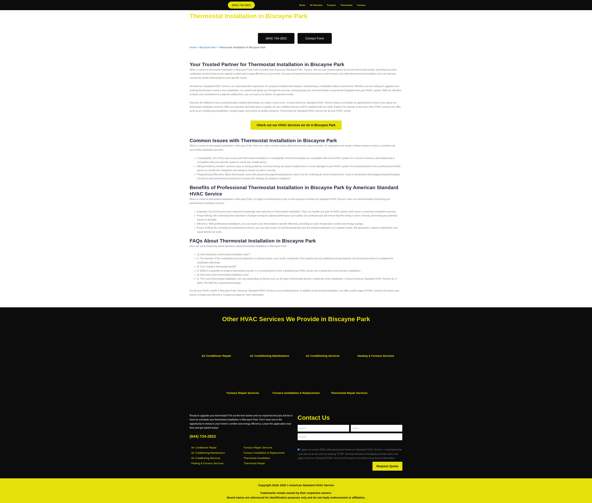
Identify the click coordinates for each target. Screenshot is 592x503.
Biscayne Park (207, 47)
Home (302, 5)
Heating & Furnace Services (376, 355)
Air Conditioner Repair (216, 355)
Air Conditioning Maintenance (269, 355)
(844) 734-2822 (203, 436)
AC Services (316, 5)
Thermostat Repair (254, 463)
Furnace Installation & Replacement (296, 393)
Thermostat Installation (257, 458)
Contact (361, 5)
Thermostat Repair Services (349, 393)
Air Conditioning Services (323, 355)
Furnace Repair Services (243, 393)
